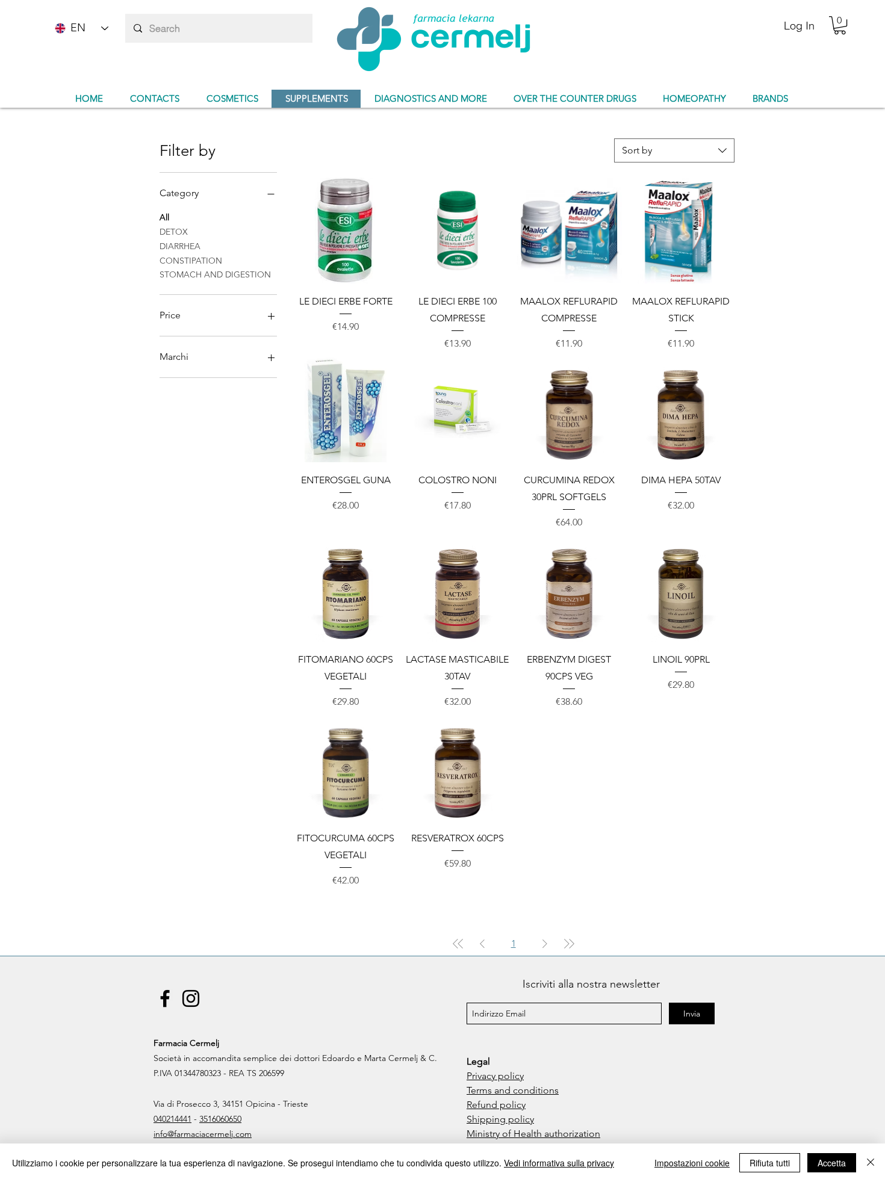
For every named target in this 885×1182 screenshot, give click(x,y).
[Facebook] (165, 998)
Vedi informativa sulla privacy (559, 1163)
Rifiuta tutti (770, 1163)
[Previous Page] (482, 944)
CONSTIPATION (191, 260)
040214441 (172, 1118)
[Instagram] (190, 998)
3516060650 (220, 1118)
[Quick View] (346, 230)
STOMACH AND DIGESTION (215, 274)
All (164, 217)
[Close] (870, 1162)
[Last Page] (569, 944)
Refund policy (496, 1104)
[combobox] (674, 150)
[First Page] (458, 944)
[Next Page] (545, 944)
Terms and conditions (513, 1090)
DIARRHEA (180, 246)
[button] (840, 25)
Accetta (832, 1163)
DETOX (174, 231)
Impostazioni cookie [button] (692, 1163)
